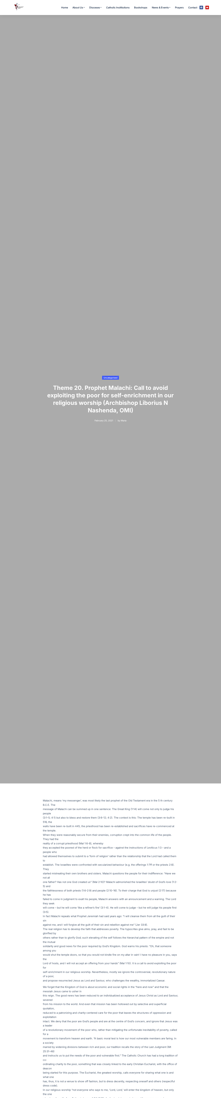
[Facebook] (201, 7)
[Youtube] (207, 7)
